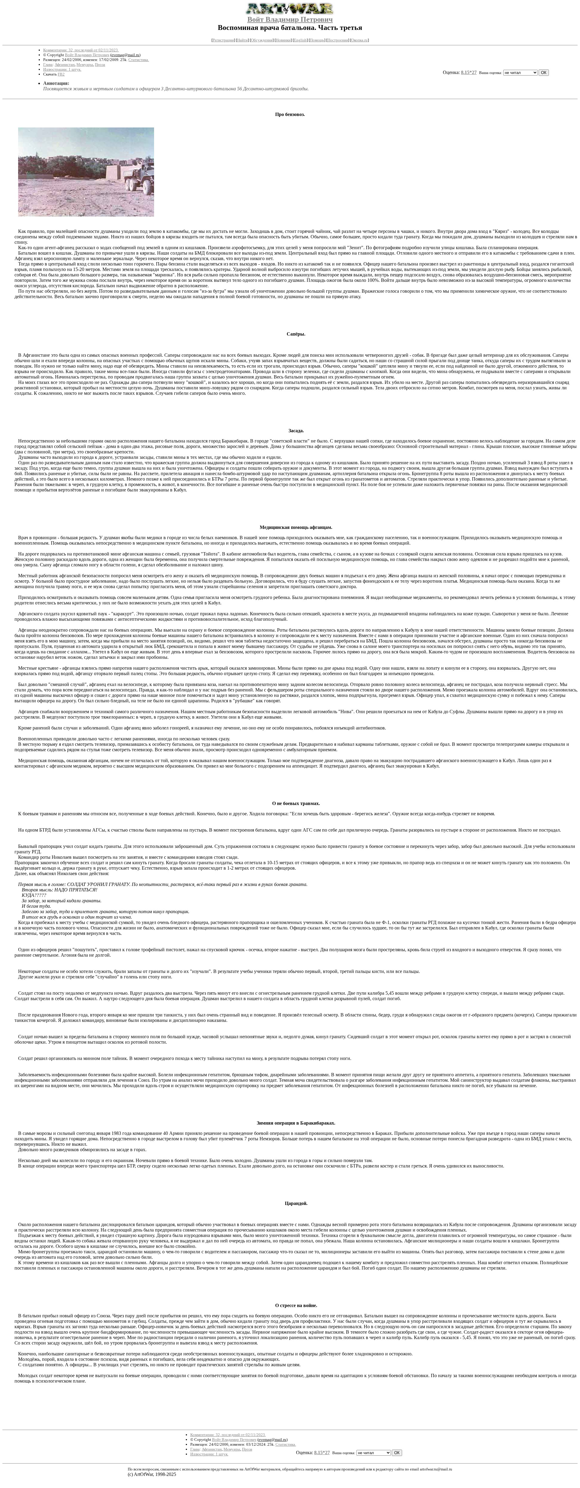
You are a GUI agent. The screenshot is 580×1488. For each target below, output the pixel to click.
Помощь (317, 40)
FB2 (61, 74)
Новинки (283, 40)
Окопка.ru (359, 40)
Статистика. (138, 59)
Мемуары (84, 64)
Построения (337, 40)
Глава (48, 64)
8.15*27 (469, 72)
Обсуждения (261, 40)
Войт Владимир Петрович (290, 19)
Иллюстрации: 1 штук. (62, 69)
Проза (100, 64)
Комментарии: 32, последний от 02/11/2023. (81, 50)
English (300, 40)
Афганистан (65, 64)
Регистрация (223, 40)
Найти (242, 40)
